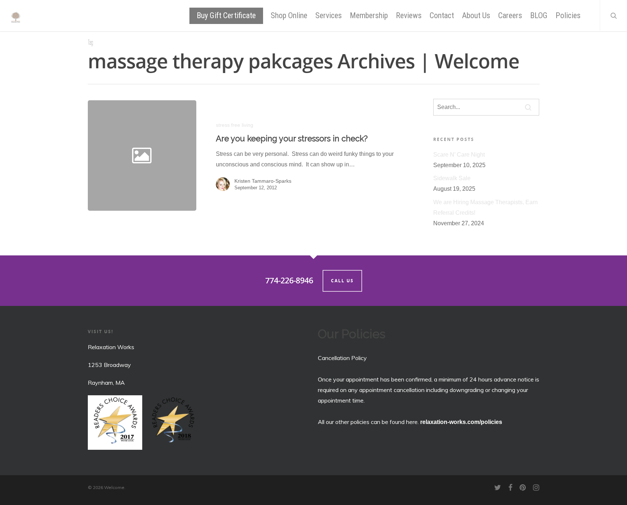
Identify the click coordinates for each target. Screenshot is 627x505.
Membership (369, 15)
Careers (510, 15)
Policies (568, 15)
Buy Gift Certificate (226, 15)
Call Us (342, 281)
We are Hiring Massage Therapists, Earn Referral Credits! (485, 207)
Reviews (409, 15)
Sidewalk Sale (452, 178)
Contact (442, 15)
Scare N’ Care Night (459, 155)
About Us (476, 15)
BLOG (539, 15)
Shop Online (289, 15)
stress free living (234, 125)
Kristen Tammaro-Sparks (262, 181)
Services (328, 15)
